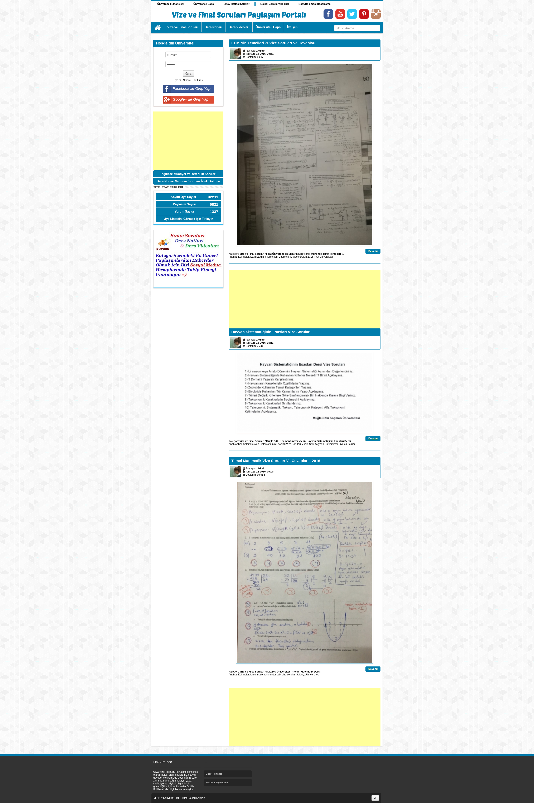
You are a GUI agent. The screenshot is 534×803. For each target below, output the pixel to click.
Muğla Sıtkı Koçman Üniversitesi (285, 441)
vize (295, 256)
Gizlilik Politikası (214, 774)
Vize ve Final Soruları (251, 253)
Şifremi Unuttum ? (193, 80)
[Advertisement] (188, 140)
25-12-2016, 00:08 (263, 471)
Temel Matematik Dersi (306, 671)
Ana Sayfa (157, 27)
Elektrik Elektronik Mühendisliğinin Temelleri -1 (316, 253)
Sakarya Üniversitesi (278, 671)
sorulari (291, 674)
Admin (261, 50)
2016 (310, 256)
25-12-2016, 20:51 (263, 53)
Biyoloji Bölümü (347, 444)
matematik (275, 674)
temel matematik (259, 674)
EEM (253, 256)
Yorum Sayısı (184, 211)
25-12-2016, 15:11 (262, 342)
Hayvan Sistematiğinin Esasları (268, 444)
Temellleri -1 (274, 256)
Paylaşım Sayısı (184, 204)
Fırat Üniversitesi (276, 253)
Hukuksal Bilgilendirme (217, 782)
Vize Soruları (293, 444)
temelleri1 (286, 256)
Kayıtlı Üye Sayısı (183, 197)
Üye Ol (177, 80)
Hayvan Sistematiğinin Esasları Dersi (329, 441)
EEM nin (261, 256)
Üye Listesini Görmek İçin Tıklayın (188, 218)
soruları (302, 256)
